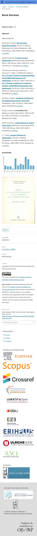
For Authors (6, 338)
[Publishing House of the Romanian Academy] (16, 478)
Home (4, 7)
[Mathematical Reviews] (14, 393)
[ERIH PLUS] (18, 437)
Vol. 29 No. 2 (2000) (22, 7)
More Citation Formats (10, 322)
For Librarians (7, 341)
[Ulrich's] (18, 446)
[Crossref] (18, 383)
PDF (6, 230)
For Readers (6, 335)
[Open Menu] (2, 2)
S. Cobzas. (14, 94)
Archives (11, 7)
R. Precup (14, 131)
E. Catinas (5, 53)
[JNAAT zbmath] (16, 404)
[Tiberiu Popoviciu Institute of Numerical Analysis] (18, 498)
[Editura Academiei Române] (15, 508)
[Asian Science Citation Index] (11, 457)
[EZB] (11, 425)
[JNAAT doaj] (11, 414)
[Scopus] (17, 360)
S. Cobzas (25, 66)
